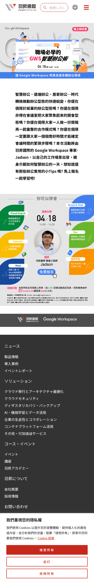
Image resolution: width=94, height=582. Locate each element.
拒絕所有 (47, 573)
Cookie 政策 (46, 538)
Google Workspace (51, 150)
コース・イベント (20, 443)
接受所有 (47, 550)
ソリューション (18, 381)
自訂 (47, 561)
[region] (47, 547)
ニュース (12, 346)
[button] (75, 7)
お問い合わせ (16, 506)
